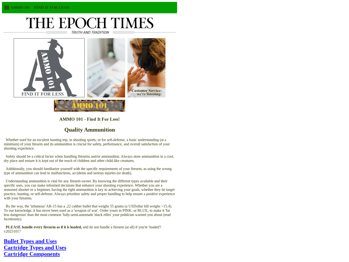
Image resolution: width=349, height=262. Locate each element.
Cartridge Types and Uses (35, 247)
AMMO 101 (19, 7)
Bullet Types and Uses (30, 241)
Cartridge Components (32, 254)
